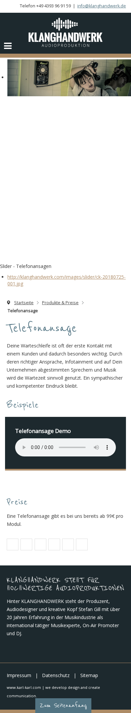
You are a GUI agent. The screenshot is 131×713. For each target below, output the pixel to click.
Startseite (24, 303)
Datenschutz (56, 675)
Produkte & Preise (60, 303)
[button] (12, 545)
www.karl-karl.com (24, 687)
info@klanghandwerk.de (101, 6)
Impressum (19, 675)
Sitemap (89, 675)
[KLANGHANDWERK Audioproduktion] (65, 32)
